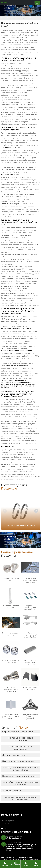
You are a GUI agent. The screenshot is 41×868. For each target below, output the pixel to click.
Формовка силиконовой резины (18, 732)
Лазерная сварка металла (15, 755)
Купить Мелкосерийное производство (20, 747)
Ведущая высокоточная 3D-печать (19, 776)
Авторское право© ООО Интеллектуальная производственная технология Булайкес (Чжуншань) (20, 858)
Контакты (36, 864)
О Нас (25, 864)
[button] (36, 511)
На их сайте (34, 419)
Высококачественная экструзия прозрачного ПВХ (20, 798)
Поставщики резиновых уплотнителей (20, 739)
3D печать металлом (12, 791)
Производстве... (15, 864)
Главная (3, 18)
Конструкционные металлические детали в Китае (20, 768)
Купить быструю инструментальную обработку (20, 783)
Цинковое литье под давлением (18, 761)
